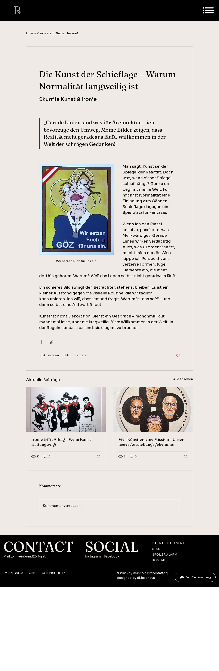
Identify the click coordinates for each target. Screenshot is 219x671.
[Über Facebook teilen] (41, 342)
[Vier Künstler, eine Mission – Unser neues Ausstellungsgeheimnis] (153, 409)
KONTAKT (159, 560)
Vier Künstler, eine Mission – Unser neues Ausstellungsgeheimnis (151, 442)
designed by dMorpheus (136, 578)
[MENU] (208, 10)
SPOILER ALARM (164, 554)
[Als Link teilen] (52, 342)
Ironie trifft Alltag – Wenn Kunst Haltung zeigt (61, 442)
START (157, 549)
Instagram (93, 556)
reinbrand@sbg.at (32, 556)
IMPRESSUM (13, 573)
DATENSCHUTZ (53, 573)
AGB (31, 573)
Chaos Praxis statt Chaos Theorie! (52, 33)
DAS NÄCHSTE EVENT (168, 543)
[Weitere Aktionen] (177, 61)
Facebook (111, 556)
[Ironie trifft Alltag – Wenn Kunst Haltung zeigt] (66, 409)
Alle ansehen (183, 379)
